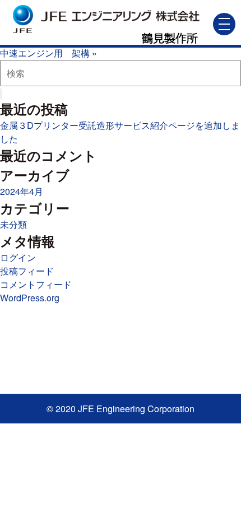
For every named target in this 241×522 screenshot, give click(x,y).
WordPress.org (29, 297)
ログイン (18, 257)
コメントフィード (36, 284)
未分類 (13, 224)
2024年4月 (21, 191)
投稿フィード (27, 270)
